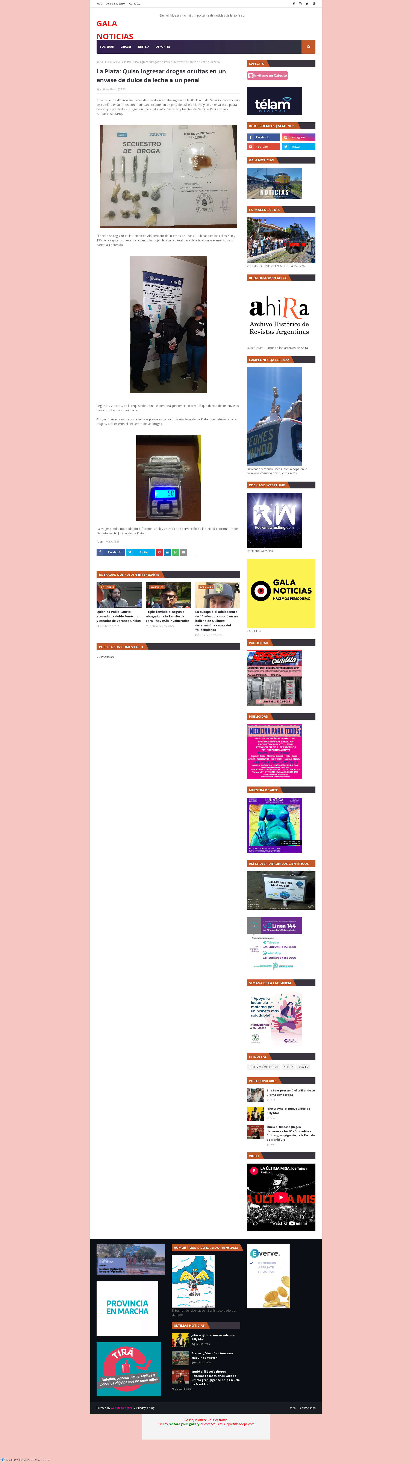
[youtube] (263, 146)
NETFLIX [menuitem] (143, 46)
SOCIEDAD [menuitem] (107, 46)
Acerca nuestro (115, 3)
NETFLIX (288, 1067)
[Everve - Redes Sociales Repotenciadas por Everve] (268, 1307)
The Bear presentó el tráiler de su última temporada (291, 1092)
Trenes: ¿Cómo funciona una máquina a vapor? (212, 1355)
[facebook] (294, 3)
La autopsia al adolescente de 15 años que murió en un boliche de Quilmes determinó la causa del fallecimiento (216, 621)
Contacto (134, 3)
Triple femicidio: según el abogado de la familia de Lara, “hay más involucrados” (168, 616)
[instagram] (300, 3)
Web (99, 3)
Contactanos (307, 1408)
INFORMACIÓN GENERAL (263, 1067)
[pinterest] (313, 3)
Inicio (100, 62)
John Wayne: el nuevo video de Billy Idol (288, 1111)
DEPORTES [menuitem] (163, 46)
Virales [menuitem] (126, 46)
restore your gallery (184, 1424)
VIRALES (303, 1067)
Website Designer (121, 1408)
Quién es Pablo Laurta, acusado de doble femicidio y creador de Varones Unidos (119, 616)
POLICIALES (112, 62)
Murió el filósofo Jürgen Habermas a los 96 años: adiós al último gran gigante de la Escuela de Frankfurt (291, 1133)
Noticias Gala (108, 89)
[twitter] (307, 3)
